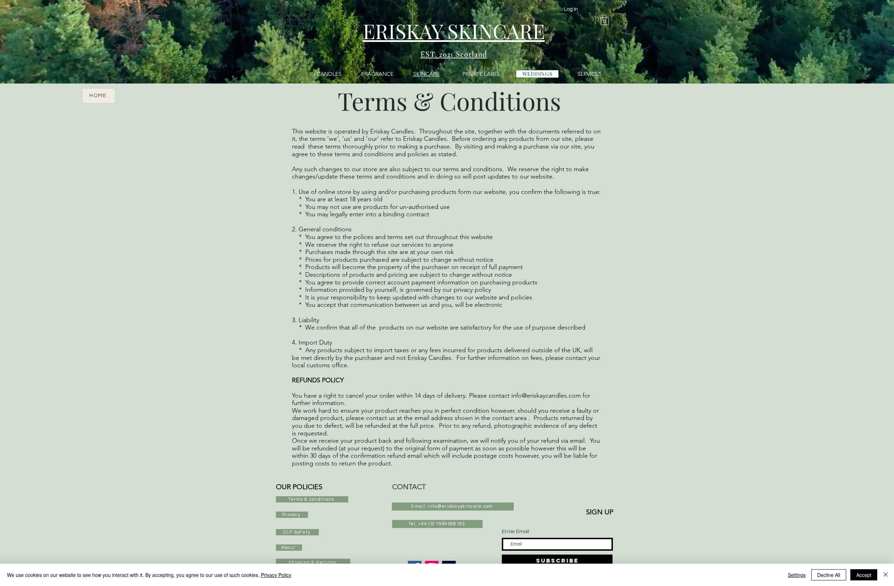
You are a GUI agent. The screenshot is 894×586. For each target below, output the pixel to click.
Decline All (828, 574)
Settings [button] (797, 574)
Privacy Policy (276, 574)
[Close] (885, 574)
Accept (863, 574)
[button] (604, 20)
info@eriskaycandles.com (546, 395)
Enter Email (515, 531)
